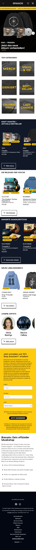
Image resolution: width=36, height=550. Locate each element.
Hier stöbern (10, 306)
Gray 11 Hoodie (7, 295)
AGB (18, 527)
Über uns (18, 536)
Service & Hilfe (18, 521)
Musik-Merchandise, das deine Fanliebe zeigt (18, 470)
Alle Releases (10, 213)
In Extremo (6, 244)
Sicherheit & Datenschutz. (23, 429)
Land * (5, 402)
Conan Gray (6, 292)
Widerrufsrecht (18, 523)
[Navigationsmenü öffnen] (3, 3)
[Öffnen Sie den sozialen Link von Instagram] (20, 504)
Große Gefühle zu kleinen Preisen (14, 479)
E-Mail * (6, 384)
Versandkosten (18, 516)
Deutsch (17, 542)
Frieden (4, 151)
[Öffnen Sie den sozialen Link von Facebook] (16, 504)
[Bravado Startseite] (18, 3)
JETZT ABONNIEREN (18, 418)
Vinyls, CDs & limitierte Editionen (14, 465)
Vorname (6, 393)
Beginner (26, 197)
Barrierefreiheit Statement (18, 534)
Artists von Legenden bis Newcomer (15, 474)
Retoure (18, 525)
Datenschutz (18, 529)
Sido (3, 148)
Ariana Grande (29, 292)
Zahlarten (18, 518)
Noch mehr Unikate (12, 260)
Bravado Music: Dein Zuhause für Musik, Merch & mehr (15, 485)
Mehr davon (10, 166)
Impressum (18, 532)
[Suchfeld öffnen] (27, 3)
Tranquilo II (6, 246)
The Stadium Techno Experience (9, 200)
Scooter (5, 197)
